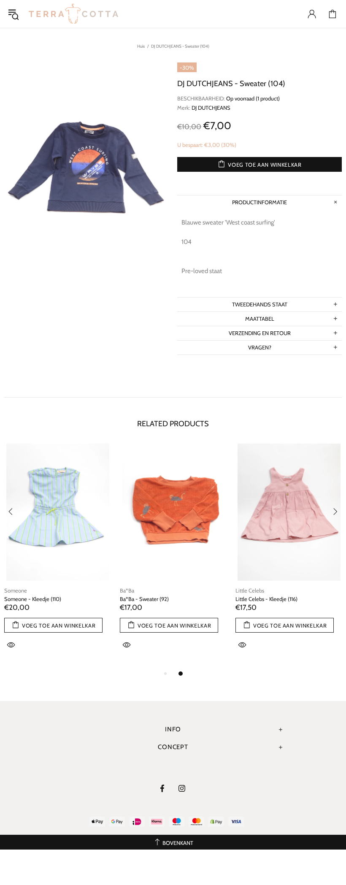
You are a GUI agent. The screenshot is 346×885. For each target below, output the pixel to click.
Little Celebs (249, 590)
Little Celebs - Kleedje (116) (266, 598)
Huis (141, 46)
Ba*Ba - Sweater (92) (144, 598)
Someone (15, 590)
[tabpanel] (58, 556)
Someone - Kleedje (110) (32, 598)
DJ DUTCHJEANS (211, 107)
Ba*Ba (127, 590)
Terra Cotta (73, 14)
